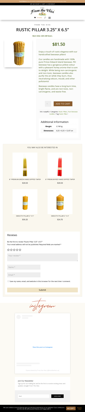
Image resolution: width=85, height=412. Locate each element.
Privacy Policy (79, 408)
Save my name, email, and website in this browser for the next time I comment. (40, 281)
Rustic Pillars (63, 112)
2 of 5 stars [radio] (11, 250)
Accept (71, 408)
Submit (42, 290)
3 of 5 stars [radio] (14, 250)
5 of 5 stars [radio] (20, 250)
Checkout (51, 4)
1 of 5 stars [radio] (8, 250)
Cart (43, 4)
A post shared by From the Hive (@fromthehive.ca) (42, 370)
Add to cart (63, 103)
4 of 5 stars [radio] (17, 250)
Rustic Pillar (63, 114)
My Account (35, 4)
